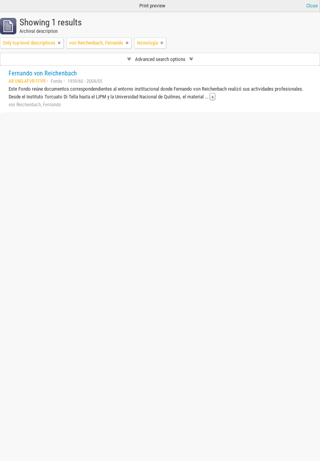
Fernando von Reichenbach (43, 73)
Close (312, 6)
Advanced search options (160, 59)
